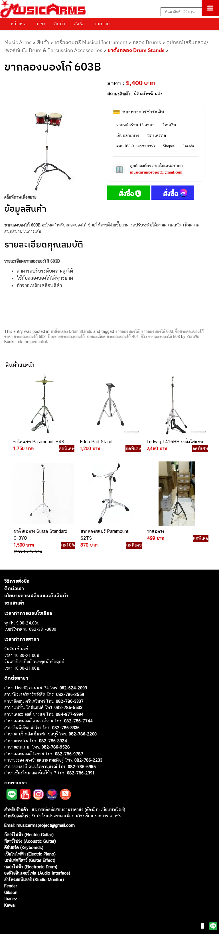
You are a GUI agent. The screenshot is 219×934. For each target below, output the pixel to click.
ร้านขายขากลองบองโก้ (66, 336)
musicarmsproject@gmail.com (156, 172)
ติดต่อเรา (14, 588)
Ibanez (10, 898)
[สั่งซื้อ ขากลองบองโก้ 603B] (128, 193)
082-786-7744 (78, 720)
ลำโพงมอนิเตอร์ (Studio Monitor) (34, 879)
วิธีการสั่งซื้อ (16, 581)
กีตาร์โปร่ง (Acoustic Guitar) (30, 841)
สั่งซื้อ (79, 23)
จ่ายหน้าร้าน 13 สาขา (135, 125)
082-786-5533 (68, 707)
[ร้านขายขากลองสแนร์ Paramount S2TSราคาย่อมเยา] (109, 494)
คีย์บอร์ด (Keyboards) (23, 847)
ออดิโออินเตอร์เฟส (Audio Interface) (37, 873)
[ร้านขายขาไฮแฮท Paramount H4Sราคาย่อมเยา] (42, 404)
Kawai (9, 905)
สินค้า (59, 23)
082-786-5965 (82, 766)
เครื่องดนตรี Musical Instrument (90, 42)
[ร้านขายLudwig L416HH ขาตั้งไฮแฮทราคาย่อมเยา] (175, 404)
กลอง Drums (147, 42)
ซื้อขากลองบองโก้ (189, 331)
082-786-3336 (66, 727)
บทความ (102, 23)
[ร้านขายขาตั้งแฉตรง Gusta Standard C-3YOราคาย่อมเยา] (43, 494)
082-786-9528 (56, 747)
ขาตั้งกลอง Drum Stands (136, 50)
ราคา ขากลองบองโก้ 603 (25, 336)
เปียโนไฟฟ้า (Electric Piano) (30, 853)
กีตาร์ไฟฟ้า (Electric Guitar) (29, 834)
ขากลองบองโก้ (127, 331)
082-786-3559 (70, 694)
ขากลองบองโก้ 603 (157, 331)
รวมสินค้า (14, 603)
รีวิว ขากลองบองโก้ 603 (160, 336)
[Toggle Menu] (210, 8)
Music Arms (18, 42)
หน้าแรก (19, 23)
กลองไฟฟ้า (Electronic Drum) (30, 866)
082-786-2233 (88, 760)
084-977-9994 (70, 714)
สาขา (40, 23)
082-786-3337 (70, 701)
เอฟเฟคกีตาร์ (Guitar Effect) (29, 860)
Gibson (10, 892)
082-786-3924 (53, 740)
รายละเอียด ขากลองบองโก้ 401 (113, 336)
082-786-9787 (69, 753)
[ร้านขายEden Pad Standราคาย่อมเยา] (109, 404)
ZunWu (192, 336)
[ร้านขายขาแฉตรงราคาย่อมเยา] (176, 494)
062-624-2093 (73, 687)
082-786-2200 (83, 733)
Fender (10, 885)
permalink (39, 341)
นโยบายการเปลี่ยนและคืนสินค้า (36, 595)
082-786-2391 (81, 772)
